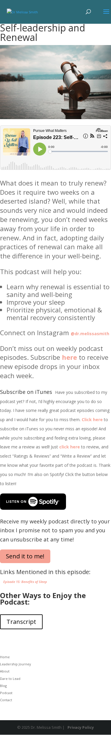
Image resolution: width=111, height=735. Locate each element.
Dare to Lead (10, 678)
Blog (3, 685)
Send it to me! (25, 556)
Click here (92, 419)
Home (5, 657)
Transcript (21, 622)
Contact (6, 700)
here (69, 357)
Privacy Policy (80, 727)
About (4, 671)
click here (69, 447)
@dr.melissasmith (90, 333)
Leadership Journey (15, 664)
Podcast (6, 693)
